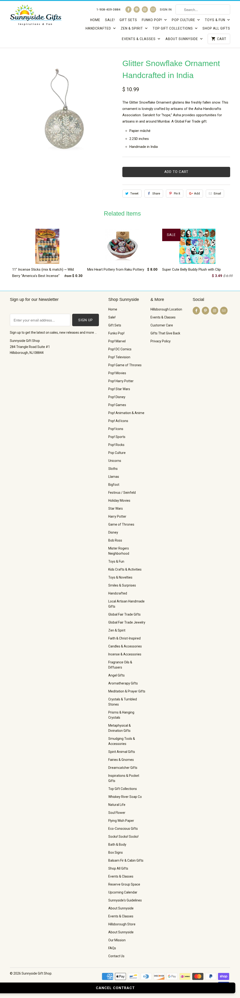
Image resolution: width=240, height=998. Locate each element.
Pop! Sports (116, 437)
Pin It (177, 193)
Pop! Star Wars (119, 389)
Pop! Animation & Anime (126, 413)
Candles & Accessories (125, 646)
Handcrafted (99, 28)
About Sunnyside (182, 39)
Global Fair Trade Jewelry (126, 622)
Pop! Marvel (117, 341)
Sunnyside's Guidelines (125, 900)
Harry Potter (117, 516)
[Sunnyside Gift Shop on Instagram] (145, 9)
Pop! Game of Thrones (125, 365)
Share (156, 193)
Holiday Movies (119, 500)
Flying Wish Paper (121, 820)
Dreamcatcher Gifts (122, 768)
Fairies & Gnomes (121, 760)
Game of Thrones (121, 524)
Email (217, 193)
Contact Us (116, 956)
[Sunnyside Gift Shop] (35, 16)
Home (95, 20)
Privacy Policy (160, 341)
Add (197, 193)
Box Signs (115, 852)
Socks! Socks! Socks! (123, 836)
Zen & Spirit (132, 28)
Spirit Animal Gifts (121, 752)
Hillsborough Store (121, 924)
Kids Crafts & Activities (125, 569)
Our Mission (117, 940)
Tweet (134, 193)
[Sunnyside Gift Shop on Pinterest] (137, 9)
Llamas (113, 476)
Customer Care (161, 325)
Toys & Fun (215, 20)
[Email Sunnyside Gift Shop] (153, 9)
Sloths (113, 469)
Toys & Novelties (120, 577)
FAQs (112, 948)
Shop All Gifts (216, 28)
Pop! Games (117, 405)
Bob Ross (115, 540)
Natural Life (116, 805)
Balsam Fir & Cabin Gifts (125, 860)
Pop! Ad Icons (118, 421)
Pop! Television (119, 357)
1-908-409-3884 (108, 9)
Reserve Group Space (124, 884)
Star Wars (115, 508)
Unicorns (114, 461)
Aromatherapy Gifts (123, 683)
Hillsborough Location (166, 309)
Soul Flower (116, 813)
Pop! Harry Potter (121, 381)
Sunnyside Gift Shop (37, 973)
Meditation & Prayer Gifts (126, 691)
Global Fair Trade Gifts (124, 614)
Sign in (166, 9)
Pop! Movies (117, 373)
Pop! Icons (115, 429)
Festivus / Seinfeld (122, 492)
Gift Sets (128, 20)
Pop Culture (184, 20)
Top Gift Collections (173, 28)
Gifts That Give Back (165, 333)
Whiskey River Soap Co (125, 797)
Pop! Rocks (116, 445)
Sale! (110, 20)
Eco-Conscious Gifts (123, 828)
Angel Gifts (116, 675)
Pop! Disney (116, 397)
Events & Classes (139, 39)
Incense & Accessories (124, 654)
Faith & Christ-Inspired (124, 638)
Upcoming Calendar (122, 892)
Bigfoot (113, 484)
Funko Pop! (152, 20)
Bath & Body (117, 844)
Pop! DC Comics (119, 349)
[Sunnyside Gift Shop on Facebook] (128, 9)
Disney (113, 532)
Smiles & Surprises (122, 585)
